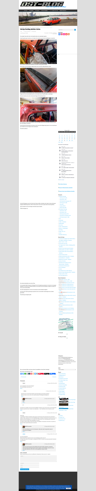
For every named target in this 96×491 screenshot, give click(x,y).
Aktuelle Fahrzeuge (28, 27)
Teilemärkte (61, 220)
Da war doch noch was (63, 243)
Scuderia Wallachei (62, 388)
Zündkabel (69, 357)
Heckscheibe (55, 33)
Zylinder (72, 357)
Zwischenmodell (68, 361)
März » (62, 142)
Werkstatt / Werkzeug (63, 234)
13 (67, 137)
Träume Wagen (61, 391)
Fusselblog (61, 381)
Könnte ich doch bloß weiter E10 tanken (66, 248)
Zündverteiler (74, 361)
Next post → (54, 376)
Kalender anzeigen (61, 179)
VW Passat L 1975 (63, 212)
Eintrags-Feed (61, 417)
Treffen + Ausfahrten (62, 221)
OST (21, 31)
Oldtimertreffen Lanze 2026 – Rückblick (66, 249)
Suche (60, 233)
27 (67, 140)
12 (64, 137)
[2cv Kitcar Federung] (62, 184)
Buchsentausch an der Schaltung (68, 308)
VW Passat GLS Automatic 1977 (65, 201)
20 (67, 138)
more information (62, 488)
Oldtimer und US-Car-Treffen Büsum (67, 174)
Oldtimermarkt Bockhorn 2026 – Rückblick (66, 256)
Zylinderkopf (68, 360)
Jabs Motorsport (62, 383)
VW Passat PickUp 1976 (64, 213)
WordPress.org (61, 420)
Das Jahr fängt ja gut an (63, 275)
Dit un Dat (61, 225)
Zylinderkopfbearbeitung (61, 360)
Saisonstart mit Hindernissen (64, 265)
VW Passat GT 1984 (35, 27)
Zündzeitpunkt (59, 361)
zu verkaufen (71, 361)
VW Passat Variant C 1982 (64, 217)
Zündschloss (59, 357)
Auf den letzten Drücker (63, 254)
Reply (21, 388)
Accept (68, 488)
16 (74, 137)
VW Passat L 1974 (63, 210)
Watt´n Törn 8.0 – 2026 (63, 241)
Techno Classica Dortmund (66, 164)
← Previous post (23, 376)
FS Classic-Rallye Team (63, 380)
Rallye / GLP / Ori (62, 231)
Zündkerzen (63, 361)
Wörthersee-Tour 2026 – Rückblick (65, 259)
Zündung (73, 360)
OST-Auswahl (31, 10)
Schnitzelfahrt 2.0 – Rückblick (64, 257)
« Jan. (59, 142)
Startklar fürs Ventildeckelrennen (67, 284)
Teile (60, 218)
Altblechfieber (61, 223)
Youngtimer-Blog (62, 394)
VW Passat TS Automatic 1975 (65, 215)
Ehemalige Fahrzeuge (63, 10)
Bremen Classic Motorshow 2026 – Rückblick (67, 272)
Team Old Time (61, 389)
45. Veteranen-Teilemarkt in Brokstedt (67, 177)
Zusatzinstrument (64, 357)
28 (69, 140)
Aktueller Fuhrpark (44, 10)
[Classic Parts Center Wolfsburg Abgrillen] (66, 191)
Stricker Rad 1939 (63, 207)
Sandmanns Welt (62, 386)
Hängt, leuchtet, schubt (63, 273)
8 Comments (34, 31)
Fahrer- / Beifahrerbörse (63, 226)
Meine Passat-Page (72, 399)
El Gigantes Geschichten (63, 378)
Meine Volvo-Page (71, 402)
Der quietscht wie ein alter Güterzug (65, 270)
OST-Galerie (37, 10)
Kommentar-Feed (62, 418)
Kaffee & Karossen (64, 160)
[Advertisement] (67, 46)
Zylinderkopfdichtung (66, 358)
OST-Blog (25, 10)
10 (59, 137)
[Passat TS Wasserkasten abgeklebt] (65, 187)
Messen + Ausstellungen (63, 228)
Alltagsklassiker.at (62, 375)
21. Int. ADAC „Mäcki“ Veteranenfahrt (67, 167)
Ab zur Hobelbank (62, 267)
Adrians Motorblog (62, 373)
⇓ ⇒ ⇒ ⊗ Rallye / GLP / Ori (54, 10)
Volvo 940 (61, 204)
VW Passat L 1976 (63, 199)
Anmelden (61, 415)
